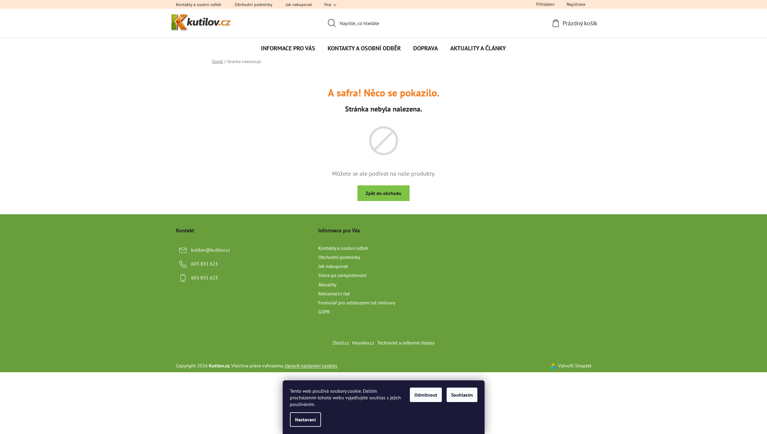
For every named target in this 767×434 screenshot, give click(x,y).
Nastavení (305, 420)
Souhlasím (462, 395)
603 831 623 (204, 264)
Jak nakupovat (299, 4)
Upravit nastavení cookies (311, 366)
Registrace (576, 4)
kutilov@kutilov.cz (210, 250)
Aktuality (327, 284)
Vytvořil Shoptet (574, 366)
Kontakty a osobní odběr (199, 4)
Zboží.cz (340, 343)
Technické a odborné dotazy (406, 343)
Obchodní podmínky (253, 4)
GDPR (324, 312)
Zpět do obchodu (383, 193)
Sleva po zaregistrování (342, 275)
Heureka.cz (363, 343)
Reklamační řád (334, 294)
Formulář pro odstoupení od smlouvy (356, 303)
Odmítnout (425, 395)
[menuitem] (288, 48)
